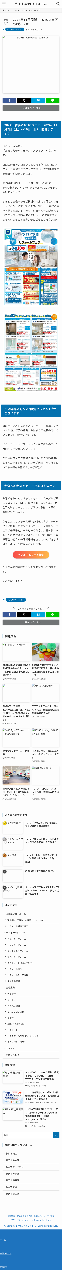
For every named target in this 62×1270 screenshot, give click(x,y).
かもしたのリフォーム (31, 3)
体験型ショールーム (16, 913)
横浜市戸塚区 (12, 1173)
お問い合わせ (12, 1055)
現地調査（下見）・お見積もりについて (25, 920)
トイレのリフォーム (16, 944)
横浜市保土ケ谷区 (15, 1167)
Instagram (36, 1220)
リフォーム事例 (14, 969)
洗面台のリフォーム (16, 956)
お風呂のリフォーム (16, 938)
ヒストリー (12, 999)
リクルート (12, 1029)
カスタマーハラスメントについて (22, 1036)
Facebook (46, 1220)
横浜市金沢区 (12, 1193)
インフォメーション (15, 29)
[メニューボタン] (4, 4)
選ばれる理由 (13, 1005)
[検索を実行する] (56, 1135)
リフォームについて (16, 932)
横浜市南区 (11, 1153)
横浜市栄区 (11, 1187)
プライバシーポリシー (17, 1041)
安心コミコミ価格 (15, 1011)
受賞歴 (10, 1017)
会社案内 (10, 987)
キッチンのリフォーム (17, 950)
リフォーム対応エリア (17, 926)
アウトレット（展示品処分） (20, 962)
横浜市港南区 (12, 1160)
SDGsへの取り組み (16, 1023)
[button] (9, 100)
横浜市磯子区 (12, 1180)
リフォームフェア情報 (17, 974)
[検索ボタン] (58, 4)
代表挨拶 (11, 993)
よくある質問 (13, 981)
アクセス (10, 1048)
